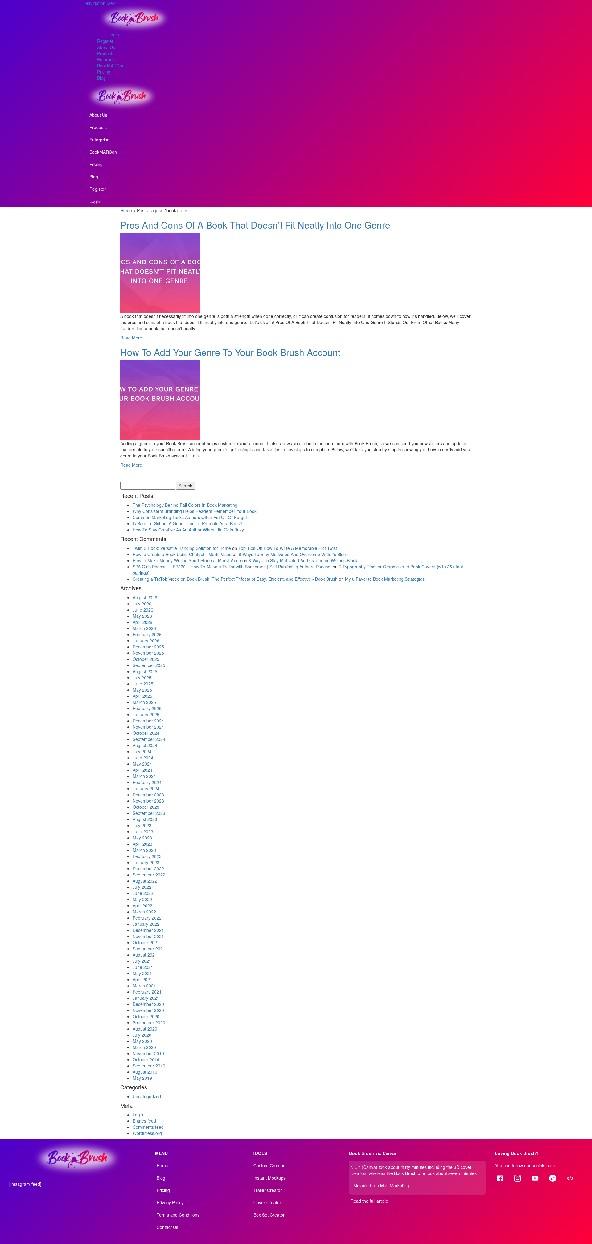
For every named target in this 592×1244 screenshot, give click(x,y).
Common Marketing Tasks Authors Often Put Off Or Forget (190, 517)
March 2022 (144, 912)
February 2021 (147, 992)
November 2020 (148, 1010)
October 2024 (146, 733)
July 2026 (142, 603)
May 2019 (142, 1078)
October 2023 (146, 807)
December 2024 (148, 721)
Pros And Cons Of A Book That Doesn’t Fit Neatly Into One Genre (255, 224)
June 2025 (143, 684)
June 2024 (143, 757)
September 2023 (149, 813)
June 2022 (143, 893)
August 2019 (145, 1072)
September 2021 (149, 948)
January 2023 (146, 862)
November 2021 (148, 936)
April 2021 (142, 979)
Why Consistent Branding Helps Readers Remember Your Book (195, 511)
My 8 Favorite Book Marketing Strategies (385, 579)
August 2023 (145, 819)
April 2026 (142, 622)
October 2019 (146, 1059)
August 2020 (145, 1029)
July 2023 (142, 825)
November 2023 (148, 801)
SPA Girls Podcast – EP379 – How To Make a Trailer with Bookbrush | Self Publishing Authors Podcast (232, 566)
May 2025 (142, 690)
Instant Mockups (269, 1178)
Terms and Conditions (178, 1215)
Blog (101, 78)
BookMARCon (111, 66)
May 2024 (142, 764)
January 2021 (146, 998)
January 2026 (146, 640)
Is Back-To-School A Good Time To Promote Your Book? (187, 523)
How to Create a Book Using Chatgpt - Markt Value (182, 554)
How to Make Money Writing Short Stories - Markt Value (187, 560)
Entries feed (144, 1121)
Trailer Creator (267, 1190)
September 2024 (149, 739)
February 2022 (147, 918)
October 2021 (146, 942)
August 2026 (145, 597)
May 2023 (142, 838)
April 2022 (142, 905)
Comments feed (148, 1127)
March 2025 (144, 702)
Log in (139, 1115)
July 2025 (142, 677)
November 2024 (148, 727)
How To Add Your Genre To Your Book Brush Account (230, 352)
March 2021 (144, 985)
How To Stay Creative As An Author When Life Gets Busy (189, 529)
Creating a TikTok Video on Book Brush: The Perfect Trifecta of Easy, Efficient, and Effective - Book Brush (235, 579)
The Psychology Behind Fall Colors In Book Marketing (185, 505)
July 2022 (142, 887)
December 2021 (148, 930)
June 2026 (143, 610)
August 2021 (145, 955)
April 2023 (142, 844)
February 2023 (147, 856)
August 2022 (145, 881)
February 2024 (147, 782)
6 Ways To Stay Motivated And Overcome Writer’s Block (293, 554)
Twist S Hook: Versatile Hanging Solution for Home (182, 548)
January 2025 (146, 714)
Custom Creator (269, 1165)
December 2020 (148, 1004)
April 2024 (142, 770)
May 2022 (142, 899)
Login (113, 34)
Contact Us (167, 1227)
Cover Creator (267, 1202)
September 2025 (149, 665)
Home (126, 210)
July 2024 (142, 751)
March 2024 (144, 776)
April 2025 (142, 696)
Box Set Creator (269, 1215)
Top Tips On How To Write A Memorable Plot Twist (287, 548)
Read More (131, 338)
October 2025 (146, 659)
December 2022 (148, 868)
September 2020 (149, 1022)
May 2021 (142, 973)
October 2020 (146, 1016)
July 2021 (142, 961)
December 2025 (148, 647)
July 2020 (142, 1035)
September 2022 (149, 875)
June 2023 (143, 831)
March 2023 (144, 850)
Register (105, 41)
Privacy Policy (170, 1202)
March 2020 (144, 1047)
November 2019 (148, 1053)
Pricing (103, 72)
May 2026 (142, 616)
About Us (106, 47)
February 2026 (147, 634)
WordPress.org (147, 1133)
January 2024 (146, 788)
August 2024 (145, 745)
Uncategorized (147, 1096)
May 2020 (142, 1041)
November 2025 (148, 653)
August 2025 (145, 671)
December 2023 (148, 794)
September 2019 (149, 1066)
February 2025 (147, 708)
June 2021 (143, 967)
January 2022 (146, 924)
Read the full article (369, 1201)
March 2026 (144, 628)
